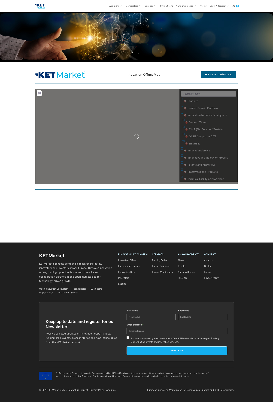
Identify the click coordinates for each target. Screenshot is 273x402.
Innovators (123, 277)
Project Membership (162, 272)
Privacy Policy (211, 277)
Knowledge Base (126, 272)
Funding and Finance (129, 266)
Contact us (73, 390)
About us (208, 260)
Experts (122, 283)
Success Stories (186, 272)
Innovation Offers (127, 260)
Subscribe (177, 350)
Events (181, 266)
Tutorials (182, 277)
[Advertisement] (130, 217)
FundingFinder (159, 260)
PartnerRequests (160, 266)
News (181, 260)
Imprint (207, 272)
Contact (208, 266)
